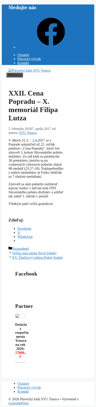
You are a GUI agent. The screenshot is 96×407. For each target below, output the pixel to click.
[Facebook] (50, 47)
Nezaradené (20, 248)
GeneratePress (18, 403)
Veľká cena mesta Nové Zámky (34, 253)
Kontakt (23, 63)
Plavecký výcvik (29, 59)
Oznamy (23, 55)
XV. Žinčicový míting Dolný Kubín (37, 257)
